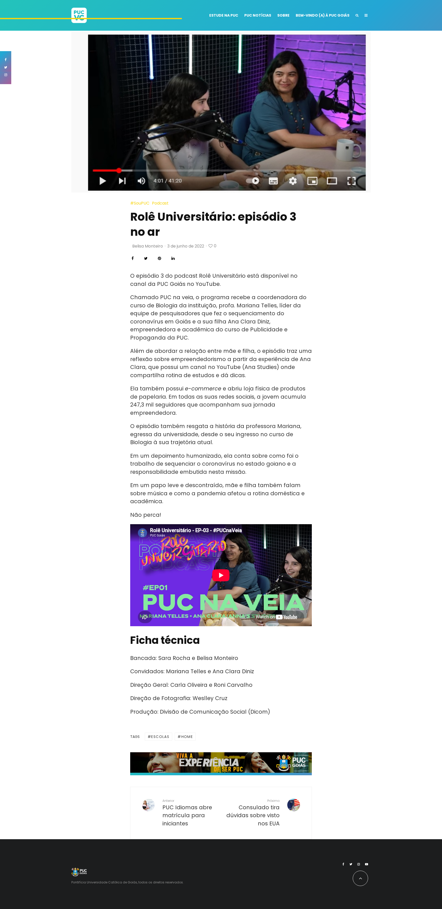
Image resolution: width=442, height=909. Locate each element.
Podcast (160, 203)
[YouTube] (366, 864)
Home (187, 736)
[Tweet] (146, 258)
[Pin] (159, 258)
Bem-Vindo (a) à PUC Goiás (322, 15)
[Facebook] (343, 864)
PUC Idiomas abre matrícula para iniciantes (187, 813)
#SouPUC (139, 203)
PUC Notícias (257, 15)
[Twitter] (351, 864)
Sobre (283, 15)
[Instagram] (358, 864)
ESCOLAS (160, 736)
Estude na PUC (223, 15)
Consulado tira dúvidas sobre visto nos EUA (253, 813)
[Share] (132, 258)
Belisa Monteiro (147, 246)
